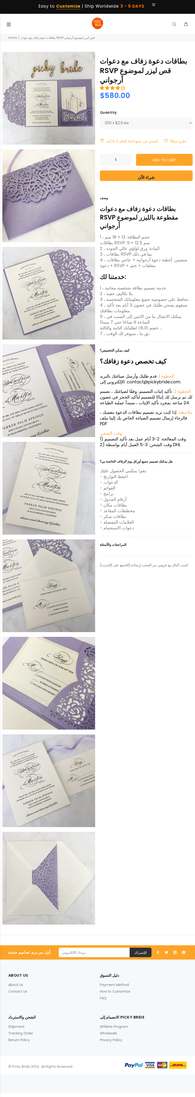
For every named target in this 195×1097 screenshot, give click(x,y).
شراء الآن (146, 177)
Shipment (16, 1026)
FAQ (103, 998)
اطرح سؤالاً (178, 141)
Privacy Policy (111, 1040)
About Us (15, 984)
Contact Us (17, 991)
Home (12, 38)
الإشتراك (140, 952)
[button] (113, 88)
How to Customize (115, 991)
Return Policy (19, 1040)
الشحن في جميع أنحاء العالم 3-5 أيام (132, 141)
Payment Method (114, 984)
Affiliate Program (114, 1026)
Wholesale (108, 1033)
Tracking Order (20, 1033)
